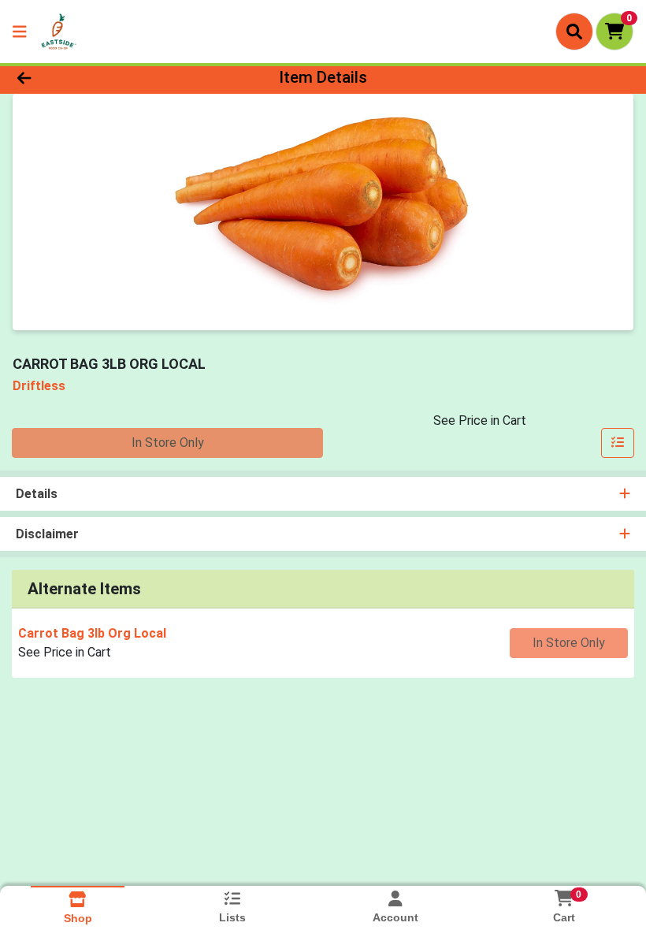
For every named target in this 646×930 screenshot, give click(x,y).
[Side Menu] (20, 31)
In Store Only (168, 442)
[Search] (574, 31)
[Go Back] (90, 77)
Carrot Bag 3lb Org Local (92, 633)
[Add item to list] (617, 443)
